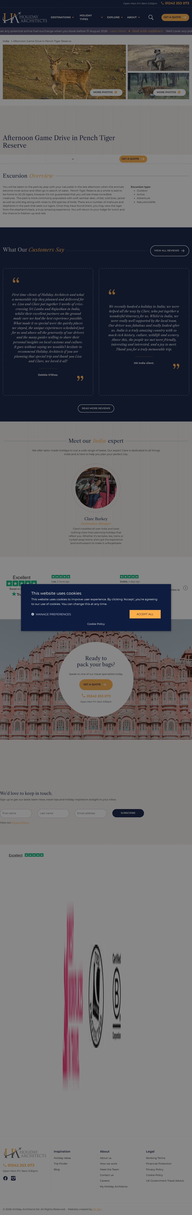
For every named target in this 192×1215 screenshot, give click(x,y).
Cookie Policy (96, 624)
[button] (51, 614)
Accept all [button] (145, 614)
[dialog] (96, 607)
